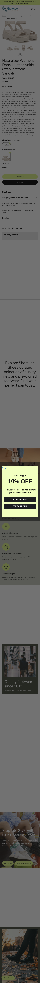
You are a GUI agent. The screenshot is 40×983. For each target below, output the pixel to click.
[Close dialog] (4, 468)
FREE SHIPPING (20, 506)
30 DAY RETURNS (20, 500)
